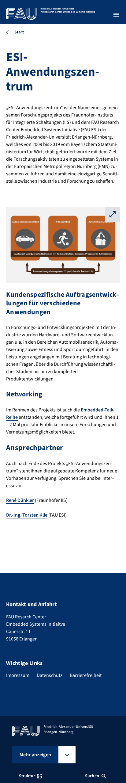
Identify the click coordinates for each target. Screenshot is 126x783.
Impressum (17, 675)
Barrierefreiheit (86, 675)
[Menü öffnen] (116, 14)
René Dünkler (20, 500)
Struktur (27, 776)
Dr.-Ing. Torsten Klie (26, 515)
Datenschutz (49, 675)
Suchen (92, 776)
